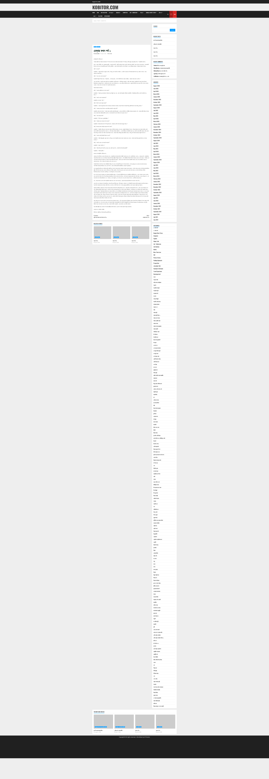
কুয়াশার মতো (155, 386)
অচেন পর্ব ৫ (121, 232)
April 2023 (156, 173)
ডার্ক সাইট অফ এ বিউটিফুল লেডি (159, 438)
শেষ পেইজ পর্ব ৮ (164, 71)
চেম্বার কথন (98, 46)
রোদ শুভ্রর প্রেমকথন (157, 649)
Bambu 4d (156, 65)
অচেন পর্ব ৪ (140, 232)
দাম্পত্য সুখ (155, 463)
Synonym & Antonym (158, 269)
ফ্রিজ (154, 550)
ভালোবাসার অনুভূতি (156, 610)
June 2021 (155, 220)
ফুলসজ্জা (154, 547)
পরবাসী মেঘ (155, 504)
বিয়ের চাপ (155, 577)
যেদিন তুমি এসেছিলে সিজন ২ (158, 638)
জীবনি (154, 430)
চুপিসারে (154, 413)
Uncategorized (156, 274)
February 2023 (156, 179)
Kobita (155, 249)
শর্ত (154, 665)
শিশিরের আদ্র (155, 673)
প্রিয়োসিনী (155, 534)
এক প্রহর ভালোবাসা (157, 348)
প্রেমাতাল (155, 536)
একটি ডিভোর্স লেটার (156, 359)
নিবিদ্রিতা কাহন (156, 484)
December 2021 (157, 206)
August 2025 (156, 108)
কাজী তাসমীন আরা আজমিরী (158, 375)
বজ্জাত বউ (155, 556)
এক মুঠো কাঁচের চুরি (156, 351)
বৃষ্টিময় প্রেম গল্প (156, 586)
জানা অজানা (155, 422)
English (118, 12)
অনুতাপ (154, 285)
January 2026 (156, 97)
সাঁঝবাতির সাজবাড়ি (156, 690)
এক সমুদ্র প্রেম (156, 356)
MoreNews (140, 737)
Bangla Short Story (151, 12)
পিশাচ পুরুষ (155, 515)
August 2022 (156, 195)
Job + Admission (133, 12)
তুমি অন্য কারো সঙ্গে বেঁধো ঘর (158, 454)
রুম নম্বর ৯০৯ (156, 643)
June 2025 (155, 113)
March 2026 (156, 94)
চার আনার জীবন (156, 402)
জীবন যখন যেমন (156, 427)
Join (98, 12)
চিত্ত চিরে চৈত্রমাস (157, 408)
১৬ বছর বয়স (155, 228)
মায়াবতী (154, 624)
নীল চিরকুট (155, 490)
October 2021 (156, 209)
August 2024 (156, 140)
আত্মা (154, 310)
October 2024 (156, 135)
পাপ (154, 506)
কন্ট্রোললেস (155, 370)
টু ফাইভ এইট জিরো (156, 435)
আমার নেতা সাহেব (156, 318)
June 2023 (155, 168)
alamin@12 (97, 53)
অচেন (95, 237)
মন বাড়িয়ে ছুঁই (155, 621)
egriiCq (155, 73)
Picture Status (157, 258)
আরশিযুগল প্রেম (156, 331)
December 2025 (157, 99)
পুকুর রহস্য (155, 517)
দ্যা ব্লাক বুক (155, 471)
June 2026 (155, 88)
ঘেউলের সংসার (156, 400)
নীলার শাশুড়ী (155, 495)
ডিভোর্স (154, 441)
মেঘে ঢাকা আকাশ (156, 629)
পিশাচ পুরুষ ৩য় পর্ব (162, 73)
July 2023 (155, 165)
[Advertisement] (121, 34)
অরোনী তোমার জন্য (156, 301)
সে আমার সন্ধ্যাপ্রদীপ (157, 698)
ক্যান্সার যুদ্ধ (155, 392)
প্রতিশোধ (155, 526)
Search (155, 26)
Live (175, 14)
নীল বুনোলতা (155, 493)
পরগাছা (154, 501)
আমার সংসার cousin (157, 326)
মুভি (154, 627)
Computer (125, 12)
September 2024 (157, 138)
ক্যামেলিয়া (155, 394)
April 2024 (156, 151)
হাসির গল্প (155, 703)
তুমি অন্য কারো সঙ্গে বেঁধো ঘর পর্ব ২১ (100, 216)
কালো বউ (155, 381)
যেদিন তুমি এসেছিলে (157, 635)
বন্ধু (154, 561)
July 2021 (155, 217)
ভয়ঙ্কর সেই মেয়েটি (157, 599)
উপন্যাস (141, 12)
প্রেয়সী (154, 542)
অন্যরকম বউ (155, 293)
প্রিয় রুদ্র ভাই (156, 531)
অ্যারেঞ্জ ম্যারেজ (156, 304)
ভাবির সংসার (155, 605)
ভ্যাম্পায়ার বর (155, 616)
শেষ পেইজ (155, 679)
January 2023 (156, 181)
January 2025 (156, 127)
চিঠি (154, 405)
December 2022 (157, 184)
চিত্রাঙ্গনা (155, 411)
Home (93, 12)
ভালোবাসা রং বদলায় (156, 608)
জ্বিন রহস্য (155, 433)
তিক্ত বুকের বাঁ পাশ (156, 449)
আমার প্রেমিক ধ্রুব (156, 320)
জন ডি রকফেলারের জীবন (157, 40)
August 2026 (156, 86)
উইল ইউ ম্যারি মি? (156, 340)
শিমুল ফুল (155, 668)
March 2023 (156, 176)
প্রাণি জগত (155, 528)
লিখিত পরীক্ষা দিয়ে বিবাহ (157, 659)
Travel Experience (157, 271)
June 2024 (155, 146)
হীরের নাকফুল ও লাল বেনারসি (158, 706)
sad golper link (156, 266)
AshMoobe (156, 76)
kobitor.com (105, 7)
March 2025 (156, 121)
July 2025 (155, 110)
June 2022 (155, 201)
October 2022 (156, 190)
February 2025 (156, 124)
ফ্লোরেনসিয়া (155, 553)
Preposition (156, 263)
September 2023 (157, 160)
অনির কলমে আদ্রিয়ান (157, 282)
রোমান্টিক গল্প (155, 654)
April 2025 (156, 119)
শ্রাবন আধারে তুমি (156, 681)
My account (107, 16)
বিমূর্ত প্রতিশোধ (156, 575)
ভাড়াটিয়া (154, 602)
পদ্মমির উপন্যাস (156, 498)
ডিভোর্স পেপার (155, 443)
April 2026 (156, 91)
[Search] (167, 14)
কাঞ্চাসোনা (155, 378)
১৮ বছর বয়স (155, 230)
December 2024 (157, 129)
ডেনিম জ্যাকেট (156, 446)
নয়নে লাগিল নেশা (156, 482)
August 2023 (156, 162)
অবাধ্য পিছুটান (156, 299)
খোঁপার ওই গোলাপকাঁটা (157, 44)
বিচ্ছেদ (154, 572)
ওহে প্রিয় (155, 364)
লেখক (94, 16)
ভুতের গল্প (155, 613)
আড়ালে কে (155, 307)
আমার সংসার (155, 323)
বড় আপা (154, 558)
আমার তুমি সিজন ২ (156, 315)
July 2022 (155, 198)
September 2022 (157, 192)
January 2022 (156, 203)
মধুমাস (154, 618)
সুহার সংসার (155, 695)
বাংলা (154, 564)
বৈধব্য (154, 594)
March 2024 (156, 154)
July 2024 (155, 143)
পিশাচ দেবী (155, 512)
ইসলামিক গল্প (155, 337)
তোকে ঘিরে (155, 457)
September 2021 (157, 211)
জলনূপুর (154, 419)
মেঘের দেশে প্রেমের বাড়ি (157, 632)
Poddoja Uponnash (157, 260)
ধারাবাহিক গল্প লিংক (156, 474)
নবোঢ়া (154, 479)
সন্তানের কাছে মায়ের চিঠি (165, 68)
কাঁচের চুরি (155, 372)
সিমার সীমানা (155, 692)
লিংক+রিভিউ (100, 16)
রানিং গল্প (160, 12)
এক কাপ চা (155, 345)
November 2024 (157, 132)
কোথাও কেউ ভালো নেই (157, 389)
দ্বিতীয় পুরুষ (155, 468)
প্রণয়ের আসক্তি (156, 523)
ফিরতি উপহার (155, 545)
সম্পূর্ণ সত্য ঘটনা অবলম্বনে (158, 687)
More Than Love (157, 252)
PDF (154, 255)
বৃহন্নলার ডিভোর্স (156, 588)
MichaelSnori (157, 71)
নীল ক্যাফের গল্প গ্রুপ (157, 487)
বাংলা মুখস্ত (111, 12)
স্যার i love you (156, 700)
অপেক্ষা (154, 296)
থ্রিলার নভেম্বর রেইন (157, 460)
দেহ (154, 465)
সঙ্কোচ (154, 684)
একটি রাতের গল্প (156, 361)
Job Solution (104, 12)
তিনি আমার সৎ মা (156, 452)
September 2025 (157, 105)
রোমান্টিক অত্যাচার (156, 651)
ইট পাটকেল (155, 334)
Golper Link (156, 241)
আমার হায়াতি (155, 329)
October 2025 (156, 102)
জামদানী (155, 424)
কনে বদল (155, 367)
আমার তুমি (155, 312)
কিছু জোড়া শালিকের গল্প (157, 383)
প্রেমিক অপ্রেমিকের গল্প (157, 539)
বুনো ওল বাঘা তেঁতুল (156, 583)
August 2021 (156, 214)
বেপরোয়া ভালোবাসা (156, 591)
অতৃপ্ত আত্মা (155, 279)
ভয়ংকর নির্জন (155, 597)
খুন (153, 397)
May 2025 (155, 116)
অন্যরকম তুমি (155, 290)
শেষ (154, 676)
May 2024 (155, 149)
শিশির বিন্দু (155, 670)
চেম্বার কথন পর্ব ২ (146, 216)
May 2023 (155, 170)
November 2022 (157, 187)
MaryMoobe (156, 68)
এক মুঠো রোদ (162, 65)
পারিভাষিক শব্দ (155, 509)
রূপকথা (154, 646)
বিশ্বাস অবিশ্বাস (156, 580)
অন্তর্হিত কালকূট (156, 288)
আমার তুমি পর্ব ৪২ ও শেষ (164, 76)
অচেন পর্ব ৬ (102, 232)
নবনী (154, 476)
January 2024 (156, 157)
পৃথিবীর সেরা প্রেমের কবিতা (158, 520)
